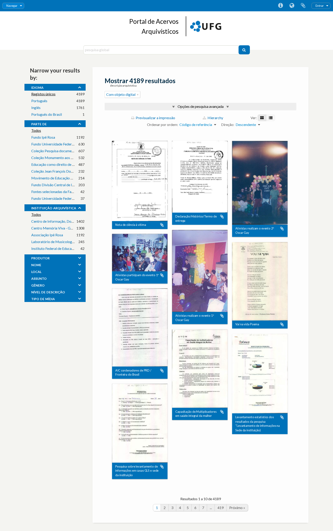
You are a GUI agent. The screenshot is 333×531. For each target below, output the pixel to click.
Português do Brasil (46, 114)
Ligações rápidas (280, 5)
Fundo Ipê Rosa (43, 137)
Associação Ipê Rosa (47, 235)
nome (36, 264)
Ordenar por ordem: (162, 124)
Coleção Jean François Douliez (54, 171)
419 (220, 507)
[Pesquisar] (244, 49)
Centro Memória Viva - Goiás (54, 228)
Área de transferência (303, 5)
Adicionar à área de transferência (162, 225)
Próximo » (237, 507)
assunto (39, 278)
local (36, 271)
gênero (38, 284)
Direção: (227, 124)
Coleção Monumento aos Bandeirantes (61, 157)
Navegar (11, 5)
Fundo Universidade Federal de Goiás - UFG (65, 144)
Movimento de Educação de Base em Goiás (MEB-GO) (73, 178)
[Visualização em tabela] (270, 117)
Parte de (39, 123)
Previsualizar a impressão (155, 118)
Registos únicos (43, 94)
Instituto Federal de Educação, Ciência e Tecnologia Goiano (76, 248)
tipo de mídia (43, 298)
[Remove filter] (138, 94)
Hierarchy (215, 118)
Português (39, 101)
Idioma (291, 5)
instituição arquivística (53, 207)
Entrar (320, 5)
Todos (36, 130)
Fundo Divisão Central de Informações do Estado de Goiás (76, 185)
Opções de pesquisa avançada (200, 106)
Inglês (36, 107)
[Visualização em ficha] (262, 117)
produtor (40, 257)
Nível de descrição (48, 291)
